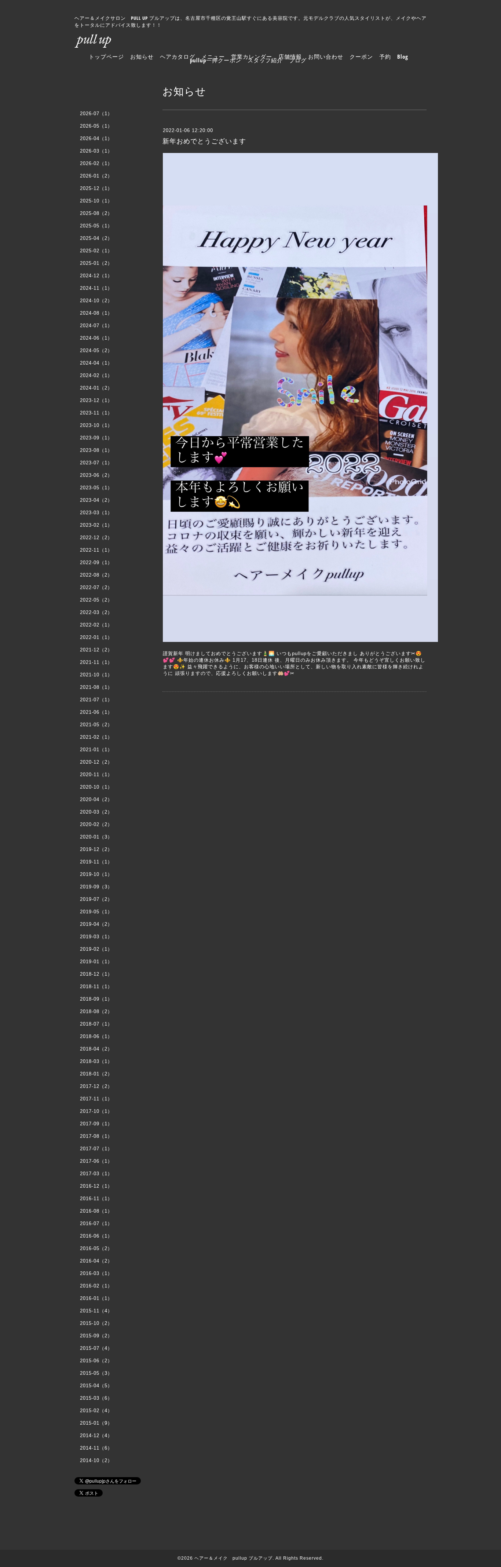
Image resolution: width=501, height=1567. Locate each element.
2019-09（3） (96, 887)
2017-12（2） (96, 1086)
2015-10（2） (96, 1323)
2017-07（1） (96, 1148)
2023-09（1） (96, 438)
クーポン (361, 56)
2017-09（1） (96, 1123)
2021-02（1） (96, 737)
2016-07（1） (96, 1223)
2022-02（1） (96, 625)
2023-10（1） (96, 425)
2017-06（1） (96, 1161)
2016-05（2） (96, 1248)
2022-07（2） (96, 587)
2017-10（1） (96, 1111)
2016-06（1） (96, 1236)
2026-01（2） (96, 176)
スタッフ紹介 (265, 60)
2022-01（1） (96, 637)
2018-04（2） (96, 1049)
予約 (385, 56)
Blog (402, 56)
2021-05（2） (96, 724)
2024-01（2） (96, 388)
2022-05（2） (96, 600)
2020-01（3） (96, 837)
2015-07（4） (96, 1348)
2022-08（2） (96, 575)
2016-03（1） (96, 1273)
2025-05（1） (96, 226)
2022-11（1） (96, 550)
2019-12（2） (96, 849)
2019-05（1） (96, 911)
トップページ (106, 56)
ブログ (298, 60)
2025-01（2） (96, 263)
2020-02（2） (96, 824)
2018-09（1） (96, 999)
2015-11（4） (96, 1311)
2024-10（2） (96, 300)
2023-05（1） (96, 487)
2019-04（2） (96, 924)
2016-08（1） (96, 1211)
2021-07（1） (96, 699)
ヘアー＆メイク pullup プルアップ (233, 1558)
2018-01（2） (96, 1074)
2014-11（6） (96, 1448)
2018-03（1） (96, 1061)
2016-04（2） (96, 1261)
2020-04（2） (96, 799)
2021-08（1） (96, 687)
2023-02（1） (96, 525)
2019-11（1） (96, 862)
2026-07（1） (96, 113)
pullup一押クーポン (215, 60)
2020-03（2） (96, 812)
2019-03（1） (96, 936)
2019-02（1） (96, 949)
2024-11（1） (96, 288)
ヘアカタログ (177, 56)
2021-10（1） (96, 674)
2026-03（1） (96, 151)
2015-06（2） (96, 1360)
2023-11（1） (96, 413)
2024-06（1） (96, 338)
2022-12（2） (96, 537)
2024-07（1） (96, 325)
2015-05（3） (96, 1373)
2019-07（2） (96, 899)
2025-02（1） (96, 250)
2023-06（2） (96, 475)
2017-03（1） (96, 1173)
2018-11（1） (96, 986)
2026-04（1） (96, 138)
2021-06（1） (96, 712)
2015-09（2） (96, 1335)
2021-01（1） (96, 749)
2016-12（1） (96, 1186)
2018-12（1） (96, 974)
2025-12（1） (96, 188)
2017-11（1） (96, 1099)
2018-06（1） (96, 1036)
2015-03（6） (96, 1398)
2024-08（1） (96, 313)
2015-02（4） (96, 1410)
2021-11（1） (96, 662)
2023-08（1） (96, 450)
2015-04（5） (96, 1385)
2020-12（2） (96, 762)
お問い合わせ (325, 56)
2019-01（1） (96, 961)
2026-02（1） (96, 163)
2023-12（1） (96, 400)
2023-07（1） (96, 462)
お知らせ (142, 56)
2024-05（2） (96, 350)
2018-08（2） (96, 1011)
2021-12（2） (96, 650)
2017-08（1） (96, 1136)
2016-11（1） (96, 1198)
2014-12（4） (96, 1435)
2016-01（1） (96, 1298)
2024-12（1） (96, 275)
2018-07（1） (96, 1024)
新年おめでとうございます (204, 141)
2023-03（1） (96, 512)
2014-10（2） (96, 1460)
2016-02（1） (96, 1286)
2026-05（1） (96, 126)
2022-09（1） (96, 562)
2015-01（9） (96, 1423)
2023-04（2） (96, 500)
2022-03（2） (96, 612)
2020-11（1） (96, 774)
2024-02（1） (96, 375)
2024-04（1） (96, 363)
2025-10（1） (96, 201)
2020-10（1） (96, 787)
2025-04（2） (96, 238)
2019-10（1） (96, 874)
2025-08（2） (96, 213)
